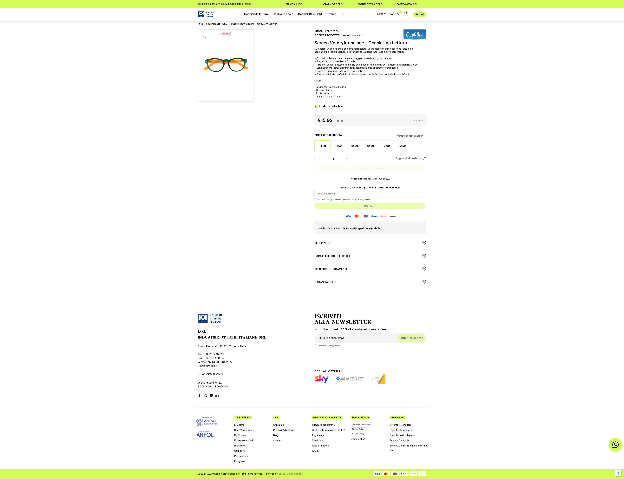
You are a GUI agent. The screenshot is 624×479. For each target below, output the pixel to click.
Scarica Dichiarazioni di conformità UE (409, 447)
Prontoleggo (241, 456)
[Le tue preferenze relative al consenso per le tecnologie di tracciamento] (618, 473)
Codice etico (358, 438)
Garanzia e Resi (325, 282)
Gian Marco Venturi (244, 430)
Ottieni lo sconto (411, 338)
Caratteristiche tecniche (332, 256)
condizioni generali (341, 199)
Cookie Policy (358, 434)
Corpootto (240, 450)
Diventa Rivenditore (401, 424)
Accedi (419, 14)
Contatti (277, 440)
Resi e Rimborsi (320, 445)
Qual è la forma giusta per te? (328, 430)
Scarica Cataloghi (407, 4)
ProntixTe (239, 445)
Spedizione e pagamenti (330, 269)
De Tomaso (240, 435)
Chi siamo (278, 424)
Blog (275, 435)
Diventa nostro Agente (402, 435)
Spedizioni (317, 440)
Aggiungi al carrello (370, 168)
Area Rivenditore (332, 4)
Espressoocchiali (243, 440)
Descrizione (322, 243)
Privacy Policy (364, 199)
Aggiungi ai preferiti (409, 158)
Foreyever (240, 461)
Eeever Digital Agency (290, 473)
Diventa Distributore (370, 4)
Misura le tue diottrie (410, 136)
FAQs (315, 450)
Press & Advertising (284, 430)
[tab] (370, 243)
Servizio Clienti (294, 4)
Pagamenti (318, 435)
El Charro (239, 424)
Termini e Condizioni (361, 424)
